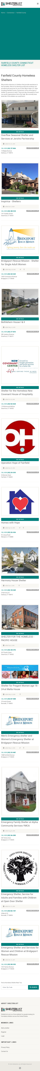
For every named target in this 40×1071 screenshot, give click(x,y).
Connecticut (10, 12)
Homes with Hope (10, 522)
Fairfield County (21, 12)
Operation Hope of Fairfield (15, 463)
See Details (20, 132)
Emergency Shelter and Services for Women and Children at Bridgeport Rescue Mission (20, 951)
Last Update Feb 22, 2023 (32, 472)
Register (3, 1032)
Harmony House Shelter (13, 580)
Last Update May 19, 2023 (32, 403)
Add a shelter (5, 1028)
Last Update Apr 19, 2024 (32, 148)
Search (34, 987)
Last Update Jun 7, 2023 (33, 273)
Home (3, 12)
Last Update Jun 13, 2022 (32, 835)
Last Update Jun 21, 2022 (32, 649)
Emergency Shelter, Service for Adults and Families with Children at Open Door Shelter (18, 898)
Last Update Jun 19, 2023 (32, 210)
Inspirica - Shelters (11, 201)
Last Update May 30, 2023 (32, 331)
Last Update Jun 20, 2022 (32, 698)
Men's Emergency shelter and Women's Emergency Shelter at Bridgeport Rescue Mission (17, 739)
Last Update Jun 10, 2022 (32, 910)
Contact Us (4, 1051)
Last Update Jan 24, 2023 (32, 589)
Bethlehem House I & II (13, 322)
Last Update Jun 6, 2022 (33, 964)
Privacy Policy (5, 1047)
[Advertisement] (20, 39)
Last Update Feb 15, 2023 (32, 532)
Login (2, 1036)
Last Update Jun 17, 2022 (32, 752)
